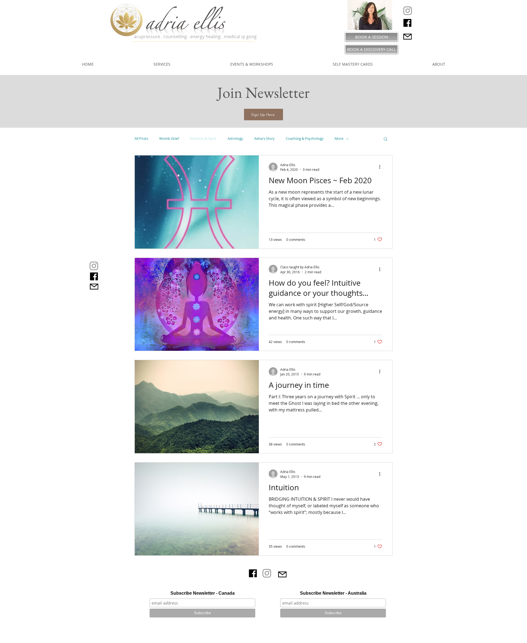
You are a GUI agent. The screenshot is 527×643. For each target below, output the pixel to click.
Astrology (235, 139)
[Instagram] (407, 10)
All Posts (141, 139)
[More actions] (381, 167)
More (339, 139)
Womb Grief (169, 139)
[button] (263, 114)
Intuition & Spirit (203, 139)
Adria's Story (264, 139)
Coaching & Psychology (305, 139)
